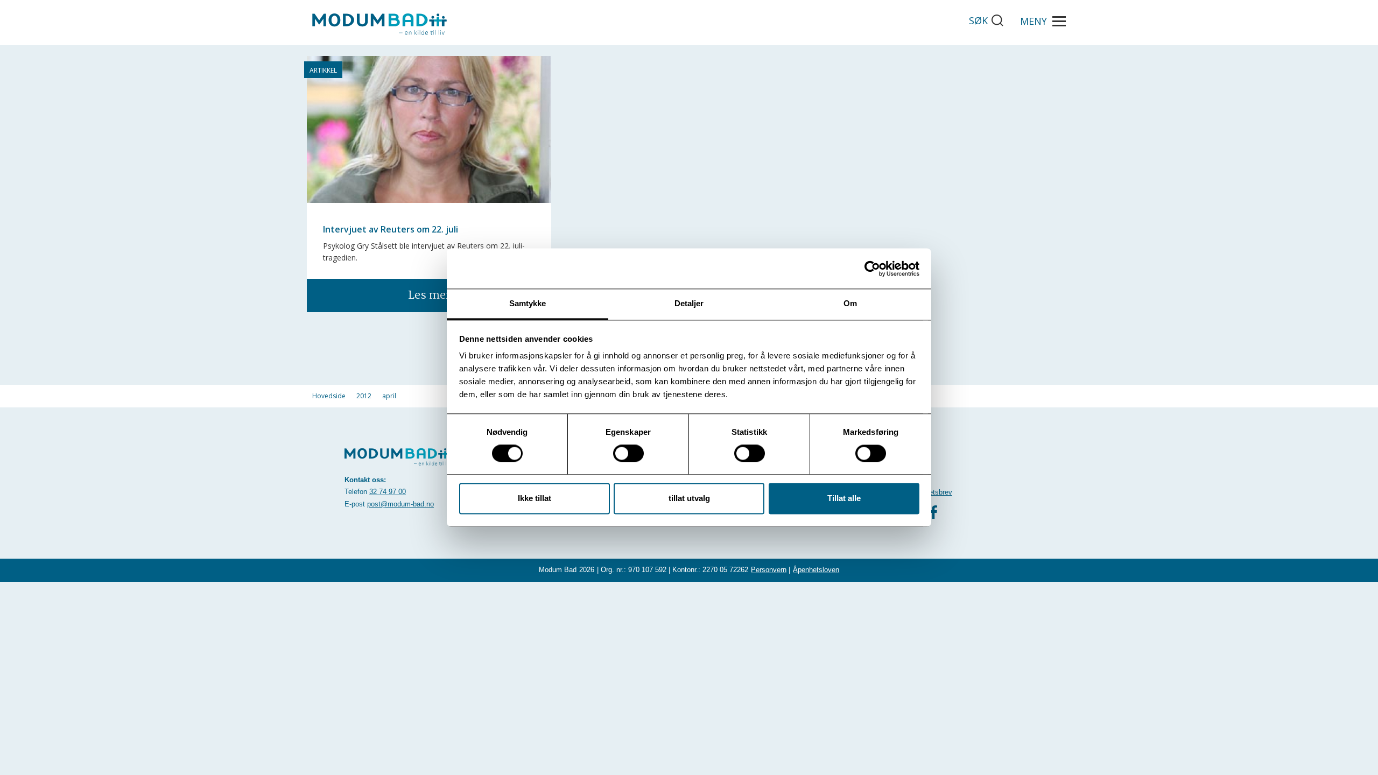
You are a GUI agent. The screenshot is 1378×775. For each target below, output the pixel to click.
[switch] (628, 453)
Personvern (768, 570)
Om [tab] (850, 303)
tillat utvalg (689, 498)
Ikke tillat (534, 498)
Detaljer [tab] (689, 303)
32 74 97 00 (387, 492)
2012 (363, 395)
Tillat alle (844, 498)
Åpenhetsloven (816, 570)
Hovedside (329, 395)
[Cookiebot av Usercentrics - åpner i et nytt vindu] (872, 268)
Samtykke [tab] (527, 303)
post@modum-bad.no (400, 504)
